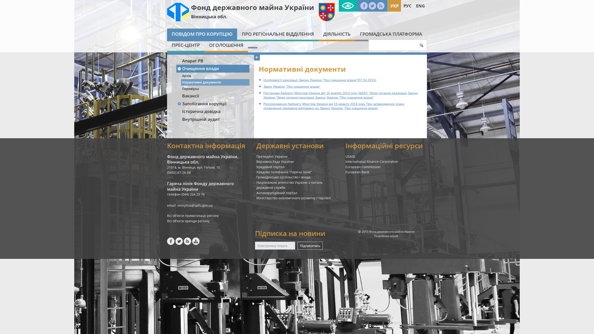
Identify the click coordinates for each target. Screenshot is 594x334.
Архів (186, 76)
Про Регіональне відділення (278, 34)
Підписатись (310, 246)
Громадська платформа (391, 34)
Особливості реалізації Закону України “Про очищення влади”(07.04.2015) (319, 80)
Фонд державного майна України (252, 7)
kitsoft (394, 236)
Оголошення (226, 45)
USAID (350, 156)
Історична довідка (201, 111)
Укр (395, 6)
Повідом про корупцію (202, 34)
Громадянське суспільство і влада (283, 177)
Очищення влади (200, 68)
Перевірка (190, 89)
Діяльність (337, 34)
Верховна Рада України (275, 161)
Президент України (271, 156)
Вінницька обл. (209, 16)
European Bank (357, 172)
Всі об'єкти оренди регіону (188, 221)
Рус (407, 6)
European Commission (363, 167)
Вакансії (190, 96)
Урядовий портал (270, 167)
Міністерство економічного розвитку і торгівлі (293, 198)
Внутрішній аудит (201, 119)
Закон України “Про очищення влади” (291, 86)
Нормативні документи (201, 82)
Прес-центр (186, 45)
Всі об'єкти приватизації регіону (193, 215)
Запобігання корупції (204, 103)
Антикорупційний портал (276, 193)
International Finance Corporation (371, 161)
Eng (420, 6)
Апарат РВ (192, 61)
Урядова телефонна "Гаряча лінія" (284, 172)
